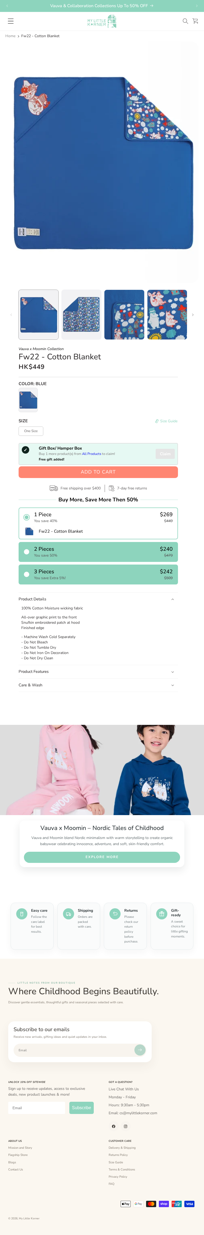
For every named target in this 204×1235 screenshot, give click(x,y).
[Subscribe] (140, 1050)
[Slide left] (11, 315)
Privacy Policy (118, 1176)
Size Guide (116, 1162)
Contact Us (15, 1169)
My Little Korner (29, 1218)
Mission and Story (20, 1148)
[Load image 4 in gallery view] (167, 315)
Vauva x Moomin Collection (41, 348)
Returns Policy (118, 1155)
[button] (185, 21)
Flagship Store (18, 1155)
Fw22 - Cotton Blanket (40, 35)
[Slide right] (193, 315)
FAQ (111, 1184)
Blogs (12, 1162)
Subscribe (81, 1107)
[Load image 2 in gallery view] (81, 315)
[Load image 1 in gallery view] (38, 315)
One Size (31, 431)
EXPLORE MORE (102, 857)
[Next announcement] (197, 6)
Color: (33, 383)
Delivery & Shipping (122, 1148)
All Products (91, 454)
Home (10, 35)
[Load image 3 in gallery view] (124, 315)
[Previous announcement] (7, 6)
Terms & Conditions (122, 1169)
